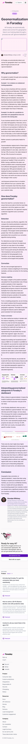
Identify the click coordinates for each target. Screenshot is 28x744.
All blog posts (15, 11)
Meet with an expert (14, 559)
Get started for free (14, 555)
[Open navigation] (25, 2)
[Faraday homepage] (7, 3)
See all (8, 573)
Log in (4, 660)
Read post (7, 595)
